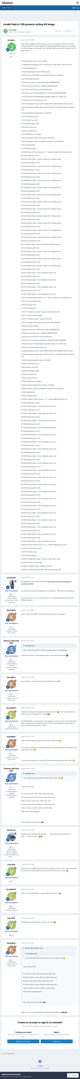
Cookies (40, 1066)
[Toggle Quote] (24, 646)
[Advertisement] (40, 16)
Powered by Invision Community (40, 1068)
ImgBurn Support (25, 32)
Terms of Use (27, 1076)
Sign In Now (56, 1041)
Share (58, 31)
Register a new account (23, 1041)
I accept (73, 1075)
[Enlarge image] (67, 655)
